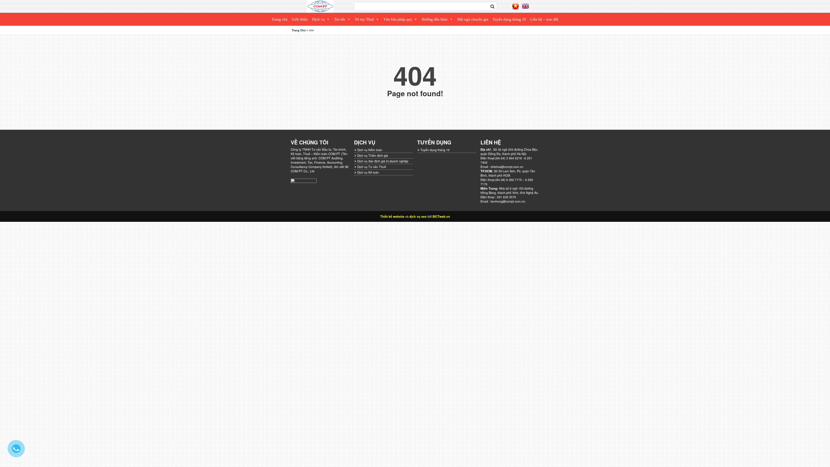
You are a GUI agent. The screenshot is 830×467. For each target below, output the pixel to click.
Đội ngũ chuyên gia (472, 19)
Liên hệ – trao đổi (544, 19)
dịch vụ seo (418, 216)
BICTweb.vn (441, 216)
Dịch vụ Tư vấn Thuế (371, 167)
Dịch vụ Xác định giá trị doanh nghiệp (382, 161)
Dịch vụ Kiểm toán (369, 150)
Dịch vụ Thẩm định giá (372, 155)
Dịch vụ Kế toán (368, 172)
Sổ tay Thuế (364, 19)
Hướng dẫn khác (435, 19)
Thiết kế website (392, 216)
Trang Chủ (299, 30)
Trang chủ (279, 19)
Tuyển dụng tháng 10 (509, 19)
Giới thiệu (300, 19)
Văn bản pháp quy (397, 19)
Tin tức (339, 19)
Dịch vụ (318, 19)
